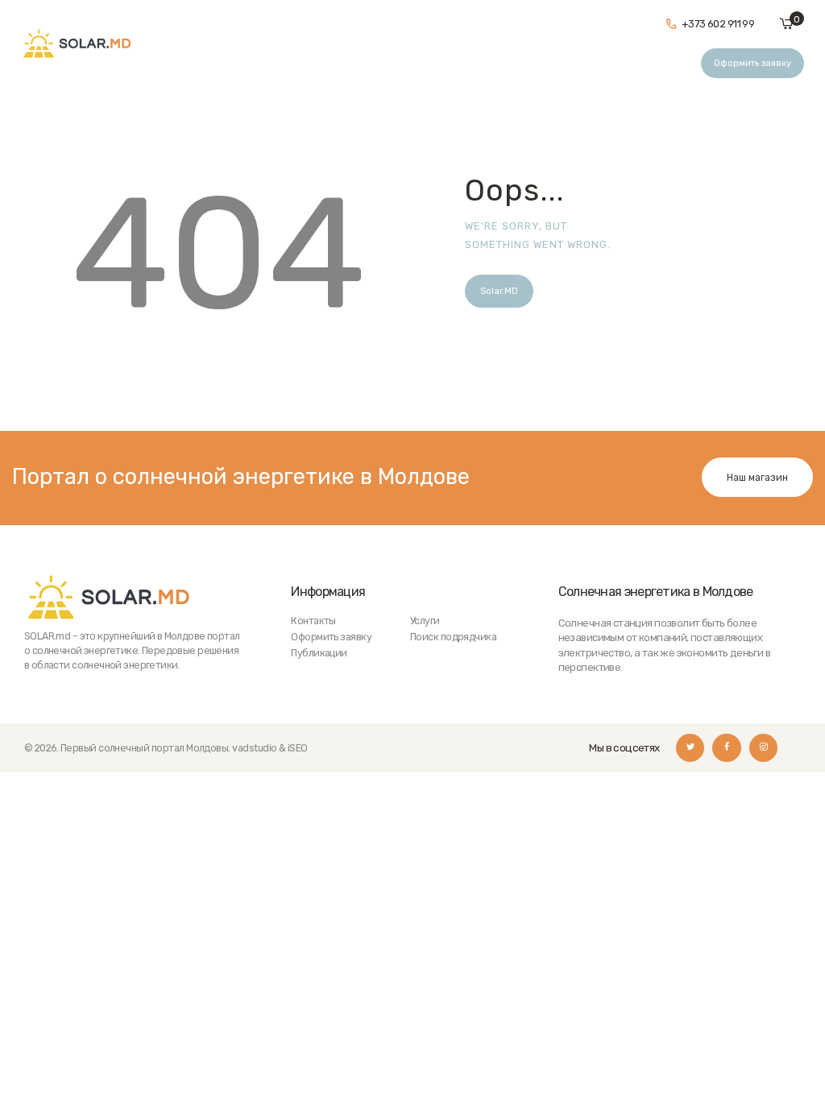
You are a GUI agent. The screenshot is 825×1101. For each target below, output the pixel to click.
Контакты (313, 621)
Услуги (425, 621)
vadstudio (254, 748)
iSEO (298, 748)
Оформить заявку (331, 637)
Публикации (319, 653)
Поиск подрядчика (453, 637)
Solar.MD (499, 291)
